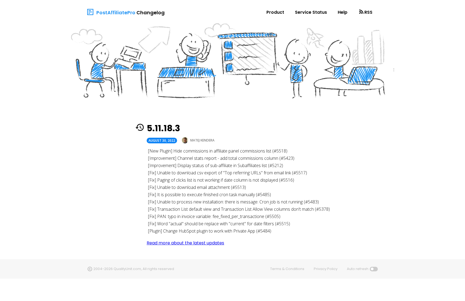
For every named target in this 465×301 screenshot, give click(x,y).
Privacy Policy (325, 268)
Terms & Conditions (287, 268)
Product (275, 12)
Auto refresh (357, 268)
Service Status (311, 12)
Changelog (150, 12)
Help (342, 12)
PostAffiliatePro (115, 12)
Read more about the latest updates (185, 243)
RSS (368, 12)
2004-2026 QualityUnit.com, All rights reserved (133, 268)
